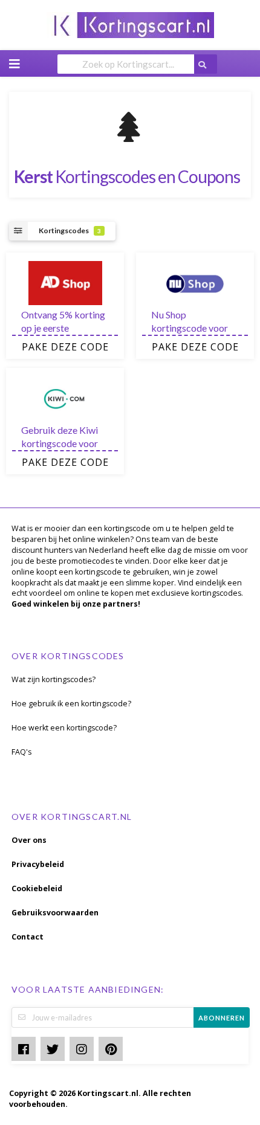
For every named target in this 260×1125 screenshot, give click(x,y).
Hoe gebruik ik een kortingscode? (71, 703)
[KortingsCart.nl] (130, 24)
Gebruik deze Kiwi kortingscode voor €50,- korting (59, 443)
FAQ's (21, 752)
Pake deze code (65, 346)
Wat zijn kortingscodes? (53, 679)
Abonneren (221, 1018)
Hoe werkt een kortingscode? (64, 728)
